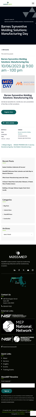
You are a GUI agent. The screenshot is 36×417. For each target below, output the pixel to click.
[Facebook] (19, 270)
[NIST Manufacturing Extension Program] (17, 339)
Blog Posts (6, 206)
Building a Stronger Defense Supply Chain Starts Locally (16, 189)
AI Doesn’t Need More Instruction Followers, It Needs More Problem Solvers (18, 183)
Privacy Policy (11, 412)
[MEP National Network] (18, 326)
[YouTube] (28, 270)
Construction (7, 218)
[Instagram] (32, 270)
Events (11, 19)
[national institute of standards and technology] (13, 316)
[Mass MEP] (7, 3)
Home (6, 19)
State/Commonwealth (10, 347)
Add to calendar (10, 123)
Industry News (7, 210)
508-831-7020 (7, 306)
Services (6, 361)
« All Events (5, 50)
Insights (6, 364)
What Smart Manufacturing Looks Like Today (15, 177)
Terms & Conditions (20, 412)
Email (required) (6, 381)
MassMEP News (8, 214)
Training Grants (8, 370)
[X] (23, 270)
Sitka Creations (21, 414)
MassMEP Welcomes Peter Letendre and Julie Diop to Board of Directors (18, 172)
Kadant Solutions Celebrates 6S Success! (14, 167)
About (5, 358)
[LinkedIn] (14, 270)
